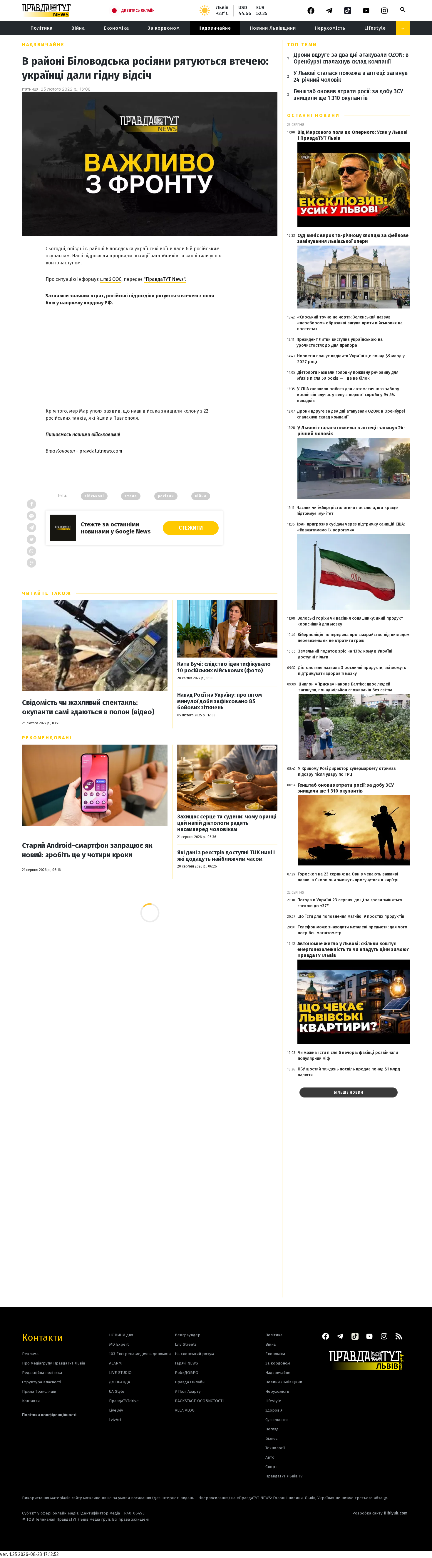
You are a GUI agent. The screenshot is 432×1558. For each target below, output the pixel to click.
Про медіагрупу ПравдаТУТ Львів (53, 1363)
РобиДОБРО (186, 1372)
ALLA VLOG (185, 1410)
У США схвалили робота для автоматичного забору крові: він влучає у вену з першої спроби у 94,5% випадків (348, 394)
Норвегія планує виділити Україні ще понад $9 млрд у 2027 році (351, 358)
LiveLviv (116, 1410)
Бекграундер (187, 1334)
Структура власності (41, 1381)
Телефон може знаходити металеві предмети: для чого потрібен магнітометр (352, 930)
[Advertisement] (134, 351)
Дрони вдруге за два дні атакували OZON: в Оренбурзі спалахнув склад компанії (351, 58)
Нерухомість (330, 28)
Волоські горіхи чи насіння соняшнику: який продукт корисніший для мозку (350, 621)
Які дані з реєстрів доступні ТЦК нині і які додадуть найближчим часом (226, 856)
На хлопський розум (194, 1353)
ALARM (115, 1363)
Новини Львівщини (273, 28)
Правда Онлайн (190, 1381)
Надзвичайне (214, 28)
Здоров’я (273, 1410)
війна (201, 496)
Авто (269, 1457)
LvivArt (115, 1419)
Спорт (271, 1466)
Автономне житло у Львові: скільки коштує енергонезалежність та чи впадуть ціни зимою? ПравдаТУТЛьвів (353, 949)
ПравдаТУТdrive (124, 1400)
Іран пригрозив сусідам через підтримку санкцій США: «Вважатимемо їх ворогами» (351, 527)
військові (94, 496)
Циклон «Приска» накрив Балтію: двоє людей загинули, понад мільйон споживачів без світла (345, 687)
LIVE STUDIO (120, 1372)
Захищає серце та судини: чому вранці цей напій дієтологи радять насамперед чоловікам (227, 823)
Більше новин (348, 1092)
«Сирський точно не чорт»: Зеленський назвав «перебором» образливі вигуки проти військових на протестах (350, 323)
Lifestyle (375, 28)
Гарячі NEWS (186, 1363)
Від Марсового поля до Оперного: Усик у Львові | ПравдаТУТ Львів (352, 135)
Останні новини (313, 115)
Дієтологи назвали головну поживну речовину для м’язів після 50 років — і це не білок (347, 375)
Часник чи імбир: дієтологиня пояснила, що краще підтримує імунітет (347, 510)
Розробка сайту (380, 1513)
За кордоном (164, 28)
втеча (131, 496)
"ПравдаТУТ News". (165, 279)
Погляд (272, 1429)
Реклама (30, 1353)
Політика (42, 28)
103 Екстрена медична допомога (140, 1353)
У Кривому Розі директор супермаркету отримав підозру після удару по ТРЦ (347, 771)
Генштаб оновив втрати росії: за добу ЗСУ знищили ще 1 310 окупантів (348, 94)
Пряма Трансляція (39, 1391)
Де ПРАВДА (119, 1381)
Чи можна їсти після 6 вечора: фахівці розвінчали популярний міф (348, 1055)
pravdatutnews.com (100, 451)
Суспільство (276, 1419)
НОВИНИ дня (121, 1334)
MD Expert (119, 1344)
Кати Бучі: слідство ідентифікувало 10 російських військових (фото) (224, 667)
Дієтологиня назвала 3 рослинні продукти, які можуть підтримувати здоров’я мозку (352, 670)
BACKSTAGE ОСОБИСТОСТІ (199, 1400)
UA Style (116, 1391)
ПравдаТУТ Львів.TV (284, 1476)
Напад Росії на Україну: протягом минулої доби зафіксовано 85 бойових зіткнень (219, 701)
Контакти (42, 1337)
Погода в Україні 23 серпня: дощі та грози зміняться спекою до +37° (349, 903)
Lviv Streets (186, 1344)
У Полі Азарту (188, 1391)
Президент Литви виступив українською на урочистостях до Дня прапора (340, 342)
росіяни (166, 496)
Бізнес (271, 1438)
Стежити (191, 528)
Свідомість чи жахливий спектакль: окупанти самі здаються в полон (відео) (88, 707)
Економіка (116, 28)
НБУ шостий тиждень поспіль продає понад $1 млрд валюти (349, 1072)
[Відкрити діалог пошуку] (403, 10)
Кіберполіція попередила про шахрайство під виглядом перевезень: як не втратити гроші (353, 637)
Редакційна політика (42, 1372)
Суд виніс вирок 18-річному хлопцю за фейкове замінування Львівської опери (352, 238)
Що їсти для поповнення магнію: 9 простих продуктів (350, 916)
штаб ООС (110, 279)
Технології (275, 1447)
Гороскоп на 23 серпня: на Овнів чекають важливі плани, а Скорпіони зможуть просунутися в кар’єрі (348, 877)
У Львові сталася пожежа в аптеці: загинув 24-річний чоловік (351, 76)
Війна (78, 28)
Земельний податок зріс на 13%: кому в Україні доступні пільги (345, 654)
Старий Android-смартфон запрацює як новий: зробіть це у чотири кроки (87, 850)
